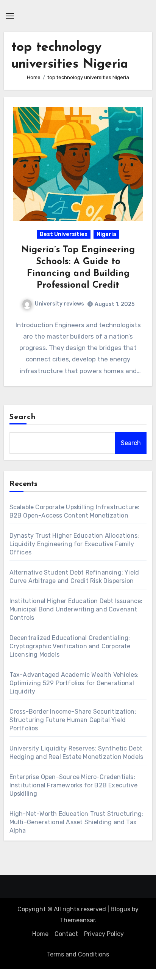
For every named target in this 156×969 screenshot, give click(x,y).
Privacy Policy (104, 933)
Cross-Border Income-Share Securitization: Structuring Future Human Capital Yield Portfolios (72, 720)
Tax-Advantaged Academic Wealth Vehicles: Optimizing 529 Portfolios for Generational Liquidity (74, 683)
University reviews (59, 304)
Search (22, 417)
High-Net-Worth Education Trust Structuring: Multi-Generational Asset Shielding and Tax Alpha (76, 822)
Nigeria (106, 234)
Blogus (120, 909)
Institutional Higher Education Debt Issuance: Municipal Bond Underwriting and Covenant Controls (76, 609)
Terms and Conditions (78, 954)
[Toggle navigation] (10, 16)
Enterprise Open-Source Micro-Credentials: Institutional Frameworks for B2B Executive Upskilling (73, 785)
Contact (66, 933)
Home (40, 933)
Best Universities (63, 234)
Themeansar (77, 920)
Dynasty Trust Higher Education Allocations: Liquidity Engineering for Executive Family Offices (74, 544)
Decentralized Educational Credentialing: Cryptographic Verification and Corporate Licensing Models (70, 646)
